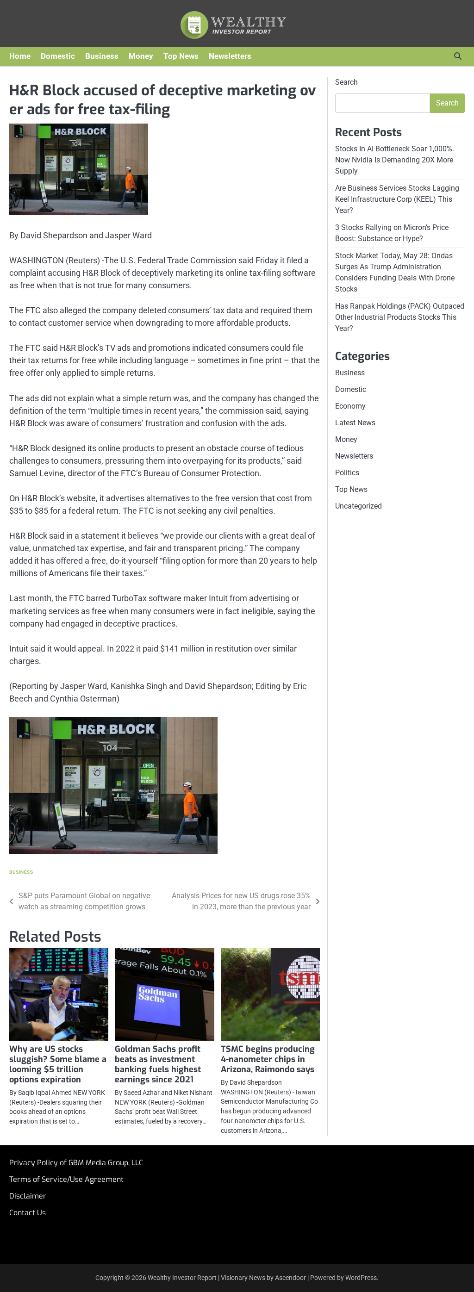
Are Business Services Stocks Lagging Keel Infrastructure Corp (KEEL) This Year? (397, 199)
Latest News (355, 422)
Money (141, 56)
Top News (181, 56)
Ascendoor (290, 1277)
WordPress (361, 1277)
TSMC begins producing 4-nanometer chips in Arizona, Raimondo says (268, 1059)
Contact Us (27, 1212)
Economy (350, 406)
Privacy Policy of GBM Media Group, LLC (76, 1163)
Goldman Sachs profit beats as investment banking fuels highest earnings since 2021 (158, 1064)
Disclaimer (27, 1196)
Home (20, 56)
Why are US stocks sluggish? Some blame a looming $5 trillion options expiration (57, 1064)
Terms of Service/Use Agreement (66, 1179)
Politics (347, 472)
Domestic (58, 56)
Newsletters (230, 56)
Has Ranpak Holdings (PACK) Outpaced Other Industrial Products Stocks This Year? (399, 317)
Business (101, 56)
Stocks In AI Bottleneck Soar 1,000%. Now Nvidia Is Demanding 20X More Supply (394, 159)
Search (346, 82)
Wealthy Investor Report (182, 1277)
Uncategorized (358, 506)
